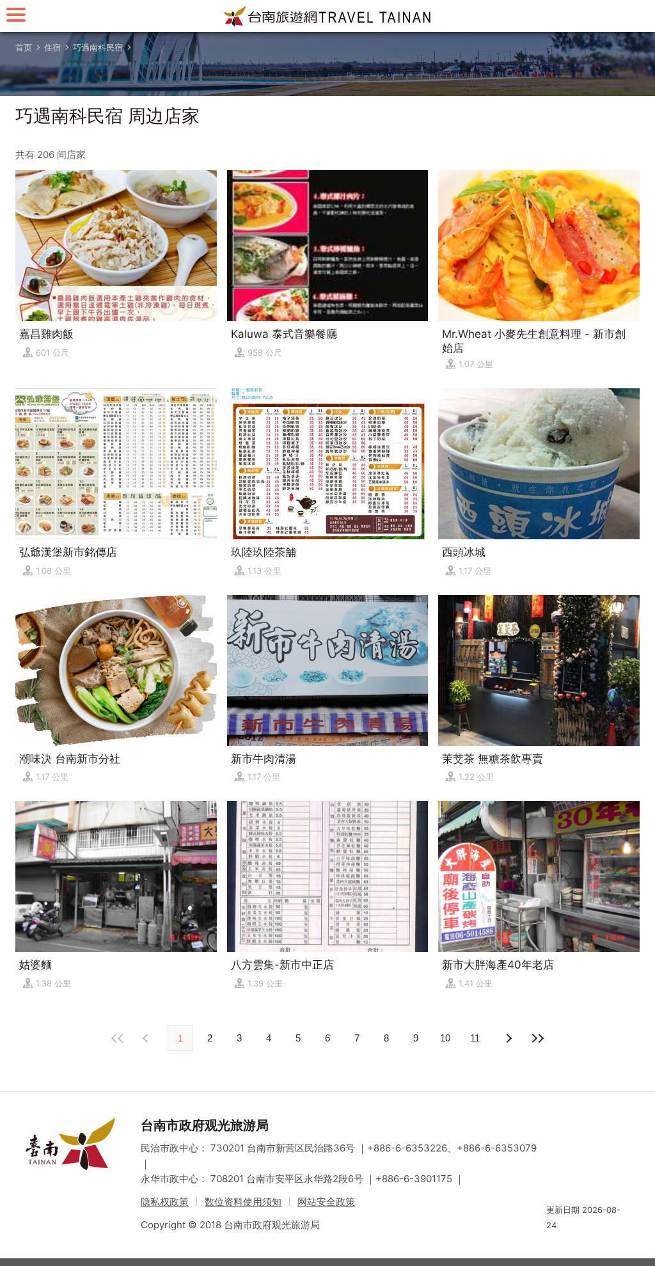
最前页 (117, 1038)
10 (445, 1038)
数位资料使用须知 (243, 1202)
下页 (147, 1038)
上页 (508, 1038)
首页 (23, 47)
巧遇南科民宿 (98, 47)
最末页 (537, 1038)
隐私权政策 (165, 1202)
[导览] (16, 14)
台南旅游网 (327, 16)
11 (475, 1038)
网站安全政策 (326, 1202)
